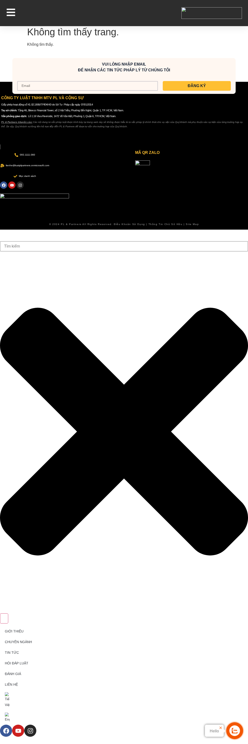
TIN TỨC (12, 652)
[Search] (4, 618)
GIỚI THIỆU (14, 631)
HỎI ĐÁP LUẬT (16, 663)
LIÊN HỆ (11, 684)
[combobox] (124, 246)
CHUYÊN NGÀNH (18, 642)
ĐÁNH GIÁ (13, 674)
